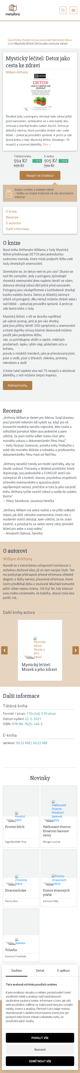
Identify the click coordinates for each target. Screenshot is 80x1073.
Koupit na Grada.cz (40, 175)
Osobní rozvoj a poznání (36, 40)
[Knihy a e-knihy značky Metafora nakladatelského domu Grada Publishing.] (12, 10)
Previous (4, 650)
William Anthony (17, 559)
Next (75, 650)
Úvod (11, 40)
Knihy (18, 40)
